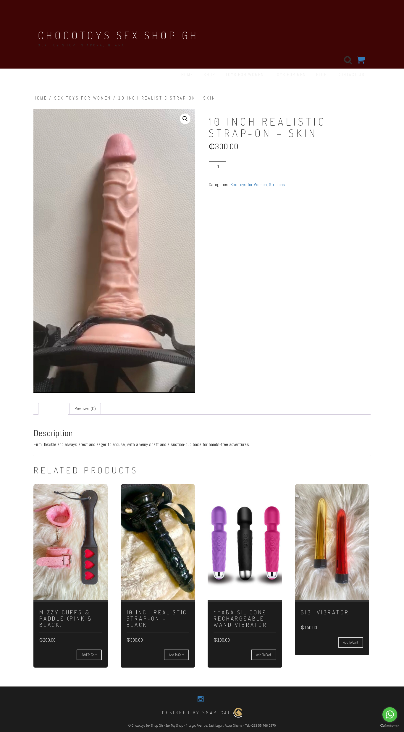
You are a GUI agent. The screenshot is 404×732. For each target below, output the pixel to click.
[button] (185, 118)
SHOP (209, 74)
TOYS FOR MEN (290, 74)
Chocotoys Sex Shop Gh (118, 35)
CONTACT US (351, 74)
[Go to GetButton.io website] (389, 726)
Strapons (277, 184)
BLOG (321, 74)
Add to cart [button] (89, 655)
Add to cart (239, 166)
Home (40, 98)
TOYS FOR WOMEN (244, 74)
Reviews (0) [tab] (85, 408)
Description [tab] (53, 408)
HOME (187, 74)
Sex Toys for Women (82, 98)
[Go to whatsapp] (389, 714)
